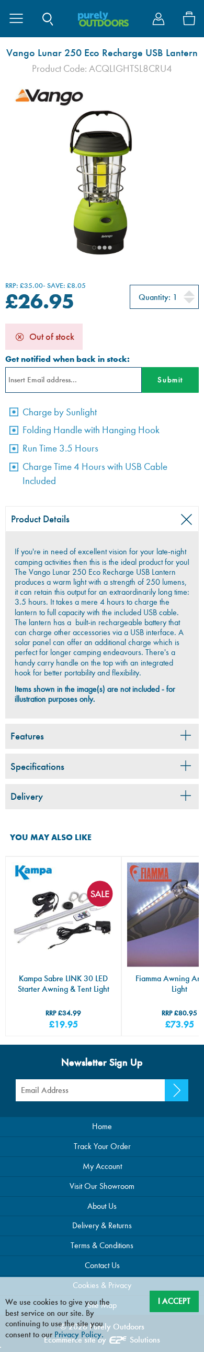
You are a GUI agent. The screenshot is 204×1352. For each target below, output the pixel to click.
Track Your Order (102, 1146)
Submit (170, 379)
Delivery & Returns (102, 1225)
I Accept (174, 1301)
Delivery (26, 796)
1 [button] (94, 247)
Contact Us (102, 1265)
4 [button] (110, 247)
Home (102, 1126)
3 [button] (105, 247)
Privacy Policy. (79, 1334)
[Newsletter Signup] (176, 1090)
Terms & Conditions (102, 1245)
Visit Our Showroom (102, 1186)
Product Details (40, 519)
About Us (102, 1206)
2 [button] (99, 247)
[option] (102, 173)
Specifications (37, 766)
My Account (102, 1166)
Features (27, 736)
